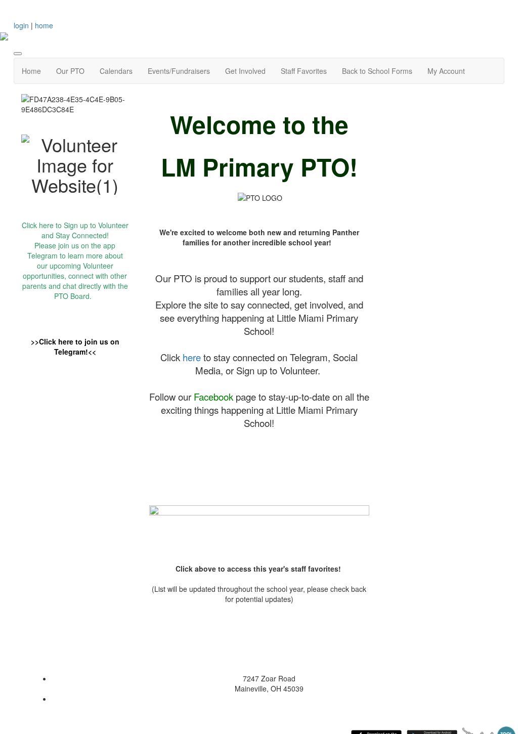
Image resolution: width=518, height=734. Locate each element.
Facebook (213, 396)
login (21, 25)
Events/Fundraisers (179, 71)
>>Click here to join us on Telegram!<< (75, 346)
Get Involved (245, 71)
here (46, 225)
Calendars (116, 71)
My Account (446, 71)
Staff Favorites (304, 71)
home (44, 25)
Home (31, 71)
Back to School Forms (377, 71)
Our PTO (70, 71)
